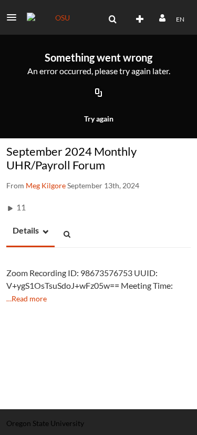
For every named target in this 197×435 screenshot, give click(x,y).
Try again (98, 118)
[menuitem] (112, 19)
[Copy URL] (98, 93)
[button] (14, 17)
